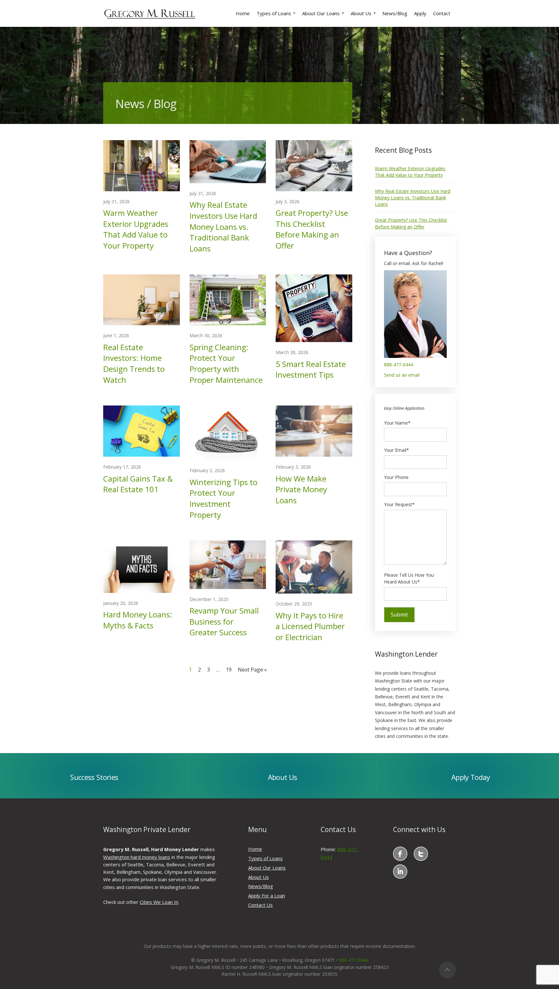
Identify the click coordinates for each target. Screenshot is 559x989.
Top (447, 969)
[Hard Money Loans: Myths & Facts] (141, 566)
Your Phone (396, 477)
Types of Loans (265, 858)
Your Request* (399, 504)
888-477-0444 (398, 364)
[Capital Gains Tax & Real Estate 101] (141, 431)
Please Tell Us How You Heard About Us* (409, 578)
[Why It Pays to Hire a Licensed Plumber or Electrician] (314, 566)
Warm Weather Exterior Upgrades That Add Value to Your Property (135, 229)
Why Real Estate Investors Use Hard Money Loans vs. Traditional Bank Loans (223, 226)
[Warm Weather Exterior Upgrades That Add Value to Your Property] (141, 165)
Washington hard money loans (136, 857)
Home (255, 849)
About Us (258, 877)
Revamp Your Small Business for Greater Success (224, 621)
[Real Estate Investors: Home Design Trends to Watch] (141, 299)
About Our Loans (267, 867)
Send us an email (402, 375)
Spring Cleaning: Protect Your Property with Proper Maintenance (226, 363)
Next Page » (252, 669)
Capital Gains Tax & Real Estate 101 (138, 484)
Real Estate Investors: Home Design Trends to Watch (134, 363)
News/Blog (260, 886)
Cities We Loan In (159, 902)
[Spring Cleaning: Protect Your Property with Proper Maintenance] (228, 299)
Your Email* (396, 450)
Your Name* (397, 423)
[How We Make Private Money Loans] (314, 431)
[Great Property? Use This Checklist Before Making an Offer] (314, 165)
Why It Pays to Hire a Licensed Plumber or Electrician (310, 626)
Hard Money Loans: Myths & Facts (137, 620)
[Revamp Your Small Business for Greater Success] (228, 564)
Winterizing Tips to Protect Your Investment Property (224, 498)
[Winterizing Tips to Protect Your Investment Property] (228, 432)
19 (229, 669)
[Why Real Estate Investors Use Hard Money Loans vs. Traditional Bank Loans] (228, 161)
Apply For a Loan (266, 895)
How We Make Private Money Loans (301, 489)
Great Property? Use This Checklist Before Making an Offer (312, 229)
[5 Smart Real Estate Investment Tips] (314, 308)
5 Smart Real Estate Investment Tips (311, 369)
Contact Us (260, 905)
